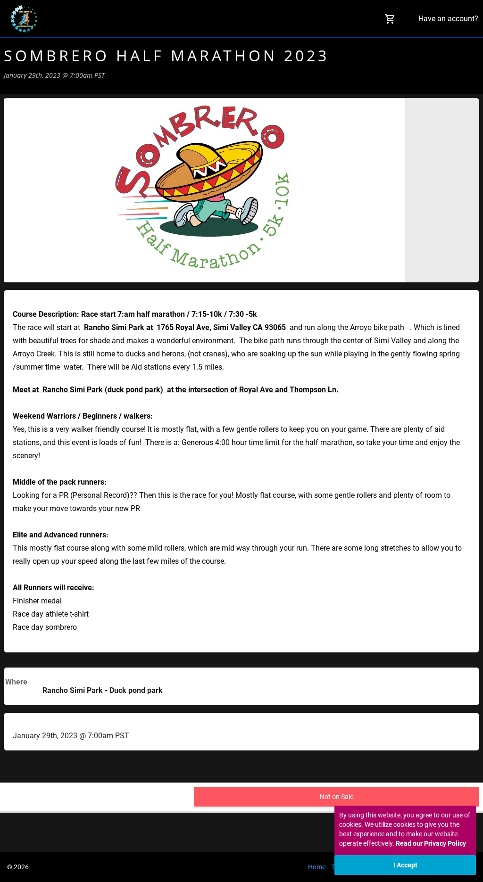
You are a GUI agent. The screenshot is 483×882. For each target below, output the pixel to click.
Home (316, 867)
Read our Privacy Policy (431, 843)
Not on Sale (336, 796)
